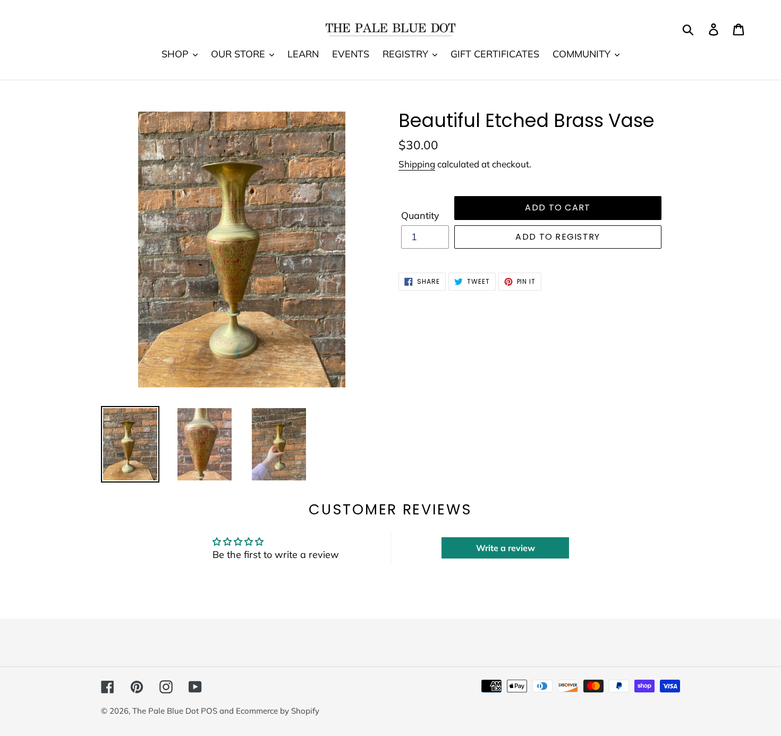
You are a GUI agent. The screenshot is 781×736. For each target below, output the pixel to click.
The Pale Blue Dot (166, 711)
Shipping (416, 164)
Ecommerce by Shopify (277, 711)
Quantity (420, 215)
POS (209, 711)
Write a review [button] (505, 548)
